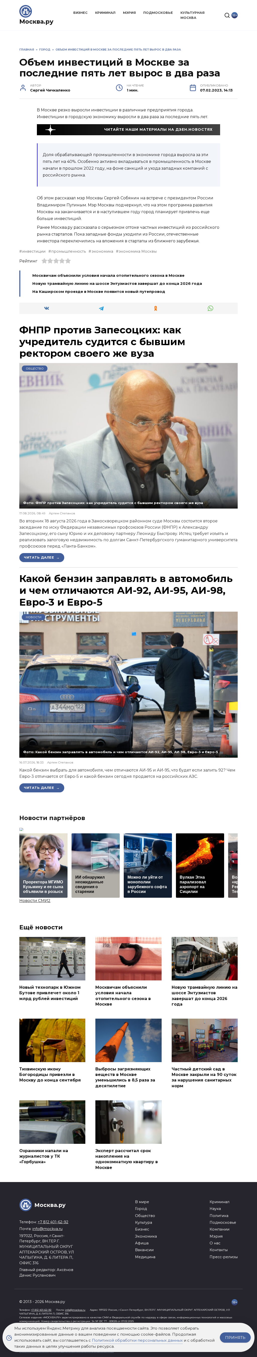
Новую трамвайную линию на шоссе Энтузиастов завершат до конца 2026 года (117, 283)
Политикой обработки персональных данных (137, 1340)
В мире (142, 1202)
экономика (102, 251)
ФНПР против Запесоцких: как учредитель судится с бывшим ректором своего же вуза (102, 341)
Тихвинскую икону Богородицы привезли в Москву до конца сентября (50, 1074)
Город (141, 1208)
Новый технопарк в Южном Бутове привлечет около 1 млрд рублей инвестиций (50, 993)
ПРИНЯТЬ (235, 1337)
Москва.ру (36, 21)
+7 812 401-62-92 (53, 1222)
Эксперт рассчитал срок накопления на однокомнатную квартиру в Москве (126, 1159)
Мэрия (129, 13)
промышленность (68, 251)
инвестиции (33, 251)
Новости (33, 617)
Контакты (219, 1250)
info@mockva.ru (47, 1229)
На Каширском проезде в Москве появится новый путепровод (98, 291)
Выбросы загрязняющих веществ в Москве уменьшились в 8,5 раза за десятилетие (125, 1077)
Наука (215, 1208)
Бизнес (80, 13)
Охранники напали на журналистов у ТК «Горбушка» (43, 1156)
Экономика (146, 1236)
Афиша (142, 1243)
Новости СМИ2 (34, 900)
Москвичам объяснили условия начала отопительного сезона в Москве (108, 275)
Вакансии (144, 1250)
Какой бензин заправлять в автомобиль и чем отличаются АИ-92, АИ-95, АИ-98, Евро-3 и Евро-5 (126, 590)
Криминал (105, 13)
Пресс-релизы (224, 1257)
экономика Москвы (138, 251)
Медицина (145, 1257)
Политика (219, 1215)
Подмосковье (158, 13)
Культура (143, 1222)
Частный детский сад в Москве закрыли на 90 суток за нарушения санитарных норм (204, 1077)
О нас (215, 1243)
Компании (219, 1229)
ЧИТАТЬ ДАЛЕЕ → (42, 557)
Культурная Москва (192, 15)
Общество (35, 368)
